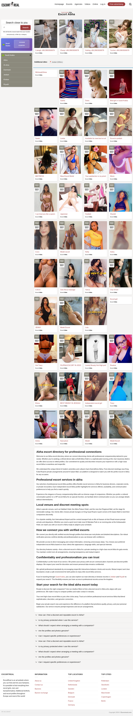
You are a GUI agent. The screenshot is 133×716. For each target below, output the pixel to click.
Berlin (103, 701)
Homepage (59, 4)
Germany (71, 705)
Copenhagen (106, 697)
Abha (5, 60)
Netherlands (72, 685)
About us (38, 681)
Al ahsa (6, 65)
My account (6, 711)
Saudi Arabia (10, 55)
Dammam (7, 70)
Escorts (69, 4)
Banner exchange (41, 693)
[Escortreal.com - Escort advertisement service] (10, 4)
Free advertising (116, 4)
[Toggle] (36, 615)
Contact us (39, 685)
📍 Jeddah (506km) (56, 62)
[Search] (130, 4)
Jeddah (6, 75)
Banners (38, 689)
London (104, 689)
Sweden (71, 689)
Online (95, 4)
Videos (87, 4)
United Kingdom (74, 681)
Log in (102, 4)
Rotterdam (105, 681)
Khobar (6, 79)
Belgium (71, 693)
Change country (21, 44)
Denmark (71, 697)
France (70, 701)
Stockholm (105, 685)
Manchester (105, 693)
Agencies (78, 4)
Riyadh (6, 84)
